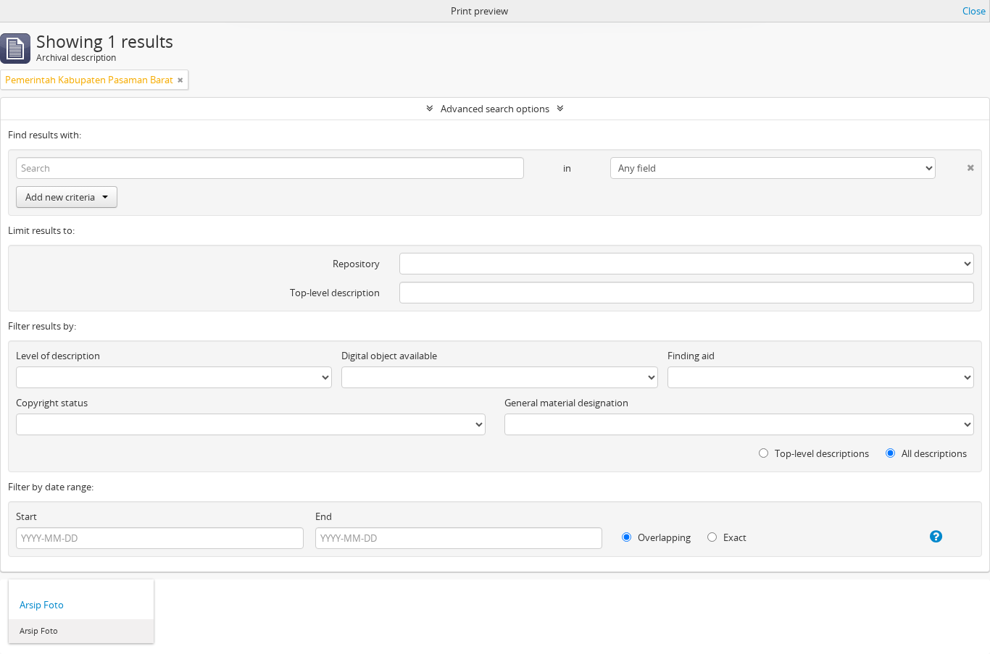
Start (26, 516)
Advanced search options (495, 108)
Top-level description (335, 292)
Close (974, 10)
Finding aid (691, 355)
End (323, 516)
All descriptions (933, 453)
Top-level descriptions (821, 453)
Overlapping (663, 537)
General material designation (566, 402)
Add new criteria (60, 197)
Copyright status (52, 402)
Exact (733, 537)
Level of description (58, 355)
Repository (356, 263)
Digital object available (389, 355)
